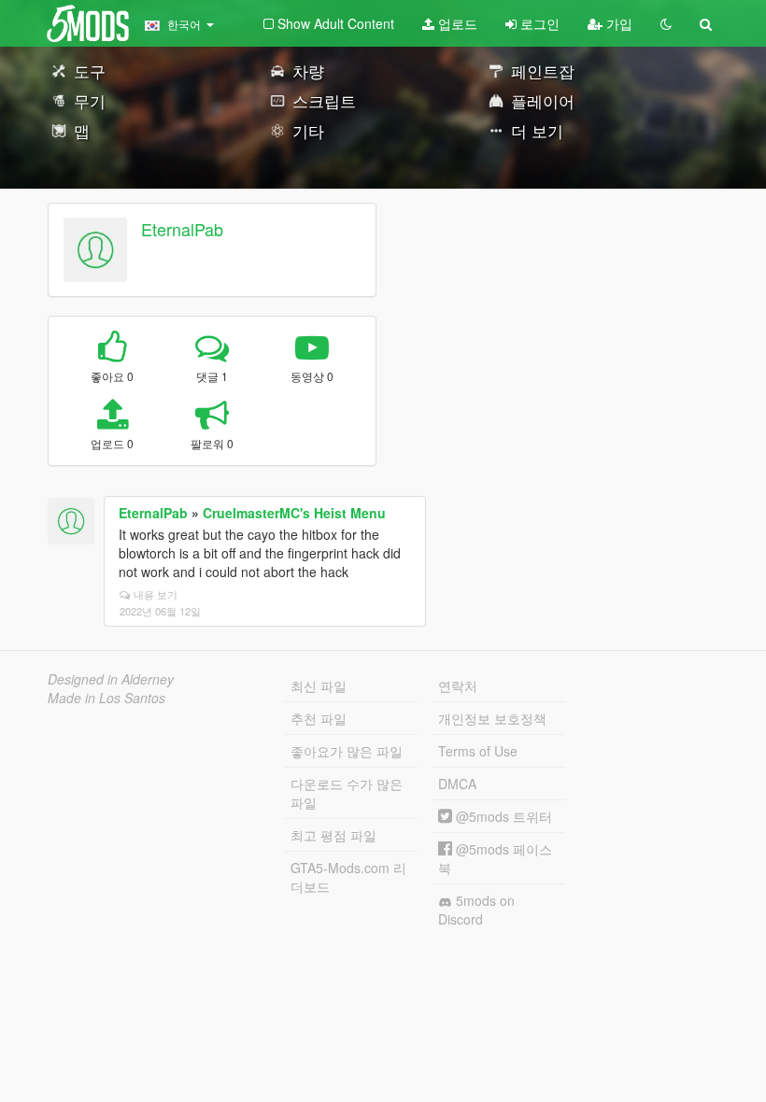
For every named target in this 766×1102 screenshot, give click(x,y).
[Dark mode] (666, 23)
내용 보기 (155, 593)
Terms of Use (478, 751)
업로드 (455, 23)
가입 (617, 23)
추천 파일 (319, 718)
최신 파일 (319, 685)
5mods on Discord (476, 909)
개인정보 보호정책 (492, 718)
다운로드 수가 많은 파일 (347, 793)
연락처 (457, 685)
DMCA (457, 783)
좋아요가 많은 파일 (347, 751)
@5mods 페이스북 (495, 858)
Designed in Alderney (111, 679)
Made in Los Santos (106, 697)
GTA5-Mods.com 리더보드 (348, 877)
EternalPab (182, 229)
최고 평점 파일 (333, 835)
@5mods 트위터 (502, 816)
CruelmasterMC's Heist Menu (294, 512)
